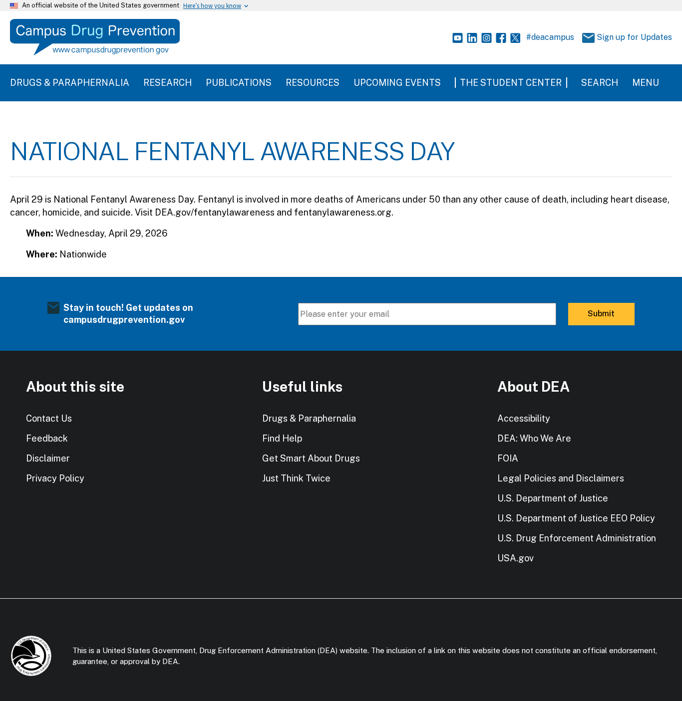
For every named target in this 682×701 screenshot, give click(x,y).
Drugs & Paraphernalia (69, 82)
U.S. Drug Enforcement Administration (576, 538)
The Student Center (511, 82)
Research (167, 82)
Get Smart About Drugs (311, 458)
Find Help (282, 438)
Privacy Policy (55, 478)
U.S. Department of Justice (552, 498)
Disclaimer (48, 458)
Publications (239, 82)
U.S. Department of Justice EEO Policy (576, 518)
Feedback (47, 438)
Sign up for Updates (630, 37)
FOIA (507, 458)
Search (599, 82)
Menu (645, 82)
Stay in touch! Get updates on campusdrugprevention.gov (128, 313)
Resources (313, 82)
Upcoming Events (397, 82)
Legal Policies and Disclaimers (560, 478)
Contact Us (49, 418)
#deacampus (550, 37)
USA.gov (515, 558)
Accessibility (523, 418)
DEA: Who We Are (534, 438)
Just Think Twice (296, 478)
